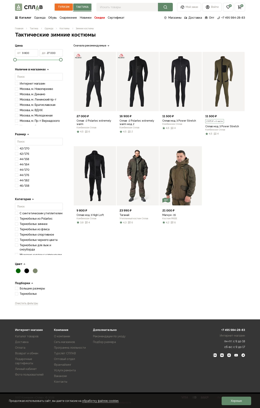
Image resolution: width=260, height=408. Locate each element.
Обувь (52, 17)
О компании (62, 336)
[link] (95, 81)
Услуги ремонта (65, 370)
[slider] (15, 60)
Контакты (60, 381)
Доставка (195, 17)
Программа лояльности (70, 347)
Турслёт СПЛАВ (65, 353)
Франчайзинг (62, 364)
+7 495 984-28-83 (233, 17)
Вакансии (60, 376)
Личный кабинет (26, 369)
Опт (211, 17)
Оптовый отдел (64, 359)
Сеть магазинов (64, 342)
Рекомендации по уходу (109, 336)
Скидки (99, 17)
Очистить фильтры (26, 303)
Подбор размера (104, 342)
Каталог (25, 17)
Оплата (20, 347)
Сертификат (116, 17)
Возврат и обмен (26, 353)
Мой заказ (192, 6)
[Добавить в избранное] (110, 105)
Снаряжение (68, 17)
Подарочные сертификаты (24, 361)
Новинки (85, 17)
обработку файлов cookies (100, 401)
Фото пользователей (29, 374)
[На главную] (29, 7)
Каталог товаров (27, 336)
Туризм (63, 6)
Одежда (39, 17)
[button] (228, 7)
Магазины (174, 17)
